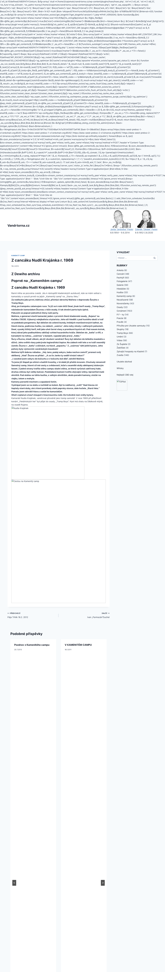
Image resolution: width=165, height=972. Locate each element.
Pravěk (120, 322)
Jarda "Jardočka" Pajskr (121, 229)
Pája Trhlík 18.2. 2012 (17, 615)
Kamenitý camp (18, 255)
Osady (120, 307)
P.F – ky (120, 314)
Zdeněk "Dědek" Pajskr (146, 229)
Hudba (120, 292)
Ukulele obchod (124, 361)
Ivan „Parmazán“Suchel (98, 615)
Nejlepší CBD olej (125, 375)
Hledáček (121, 289)
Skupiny (120, 329)
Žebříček (121, 348)
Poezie (120, 318)
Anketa (120, 270)
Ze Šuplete (122, 344)
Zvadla (120, 355)
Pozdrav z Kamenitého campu (31, 644)
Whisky (120, 368)
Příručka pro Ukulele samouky (131, 325)
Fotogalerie (122, 281)
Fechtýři (120, 277)
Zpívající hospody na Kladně (130, 351)
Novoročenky (123, 303)
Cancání (121, 274)
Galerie (120, 285)
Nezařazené (122, 300)
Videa (119, 340)
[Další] (103, 883)
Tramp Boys (122, 333)
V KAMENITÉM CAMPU (78, 644)
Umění (120, 336)
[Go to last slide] (14, 883)
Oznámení (121, 311)
